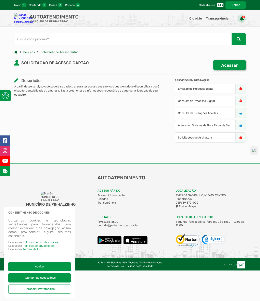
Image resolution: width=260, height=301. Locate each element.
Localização (186, 190)
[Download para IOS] (135, 243)
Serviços (29, 52)
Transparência (217, 18)
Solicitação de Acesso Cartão (59, 52)
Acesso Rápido (109, 190)
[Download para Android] (109, 243)
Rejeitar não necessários (40, 277)
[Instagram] (5, 151)
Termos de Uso (115, 266)
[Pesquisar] (239, 39)
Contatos (105, 217)
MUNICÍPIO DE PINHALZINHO (48, 21)
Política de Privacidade (140, 266)
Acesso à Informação (111, 195)
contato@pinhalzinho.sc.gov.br (118, 225)
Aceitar (39, 266)
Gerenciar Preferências (40, 289)
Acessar (229, 65)
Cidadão (195, 18)
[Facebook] (5, 140)
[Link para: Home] (15, 52)
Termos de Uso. (33, 249)
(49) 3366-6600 (108, 222)
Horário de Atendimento (194, 217)
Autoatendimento (54, 17)
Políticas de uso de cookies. (41, 242)
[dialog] (39, 252)
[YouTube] (5, 161)
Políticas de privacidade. (38, 246)
